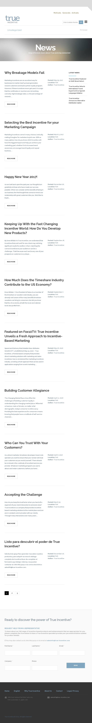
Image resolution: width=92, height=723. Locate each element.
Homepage (83, 30)
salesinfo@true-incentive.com (58, 640)
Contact (59, 691)
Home (7, 691)
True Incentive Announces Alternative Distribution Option (77, 101)
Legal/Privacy (73, 691)
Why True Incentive (32, 691)
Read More (11, 104)
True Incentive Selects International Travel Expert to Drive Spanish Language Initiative (77, 90)
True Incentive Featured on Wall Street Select (77, 80)
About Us (48, 691)
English (17, 691)
